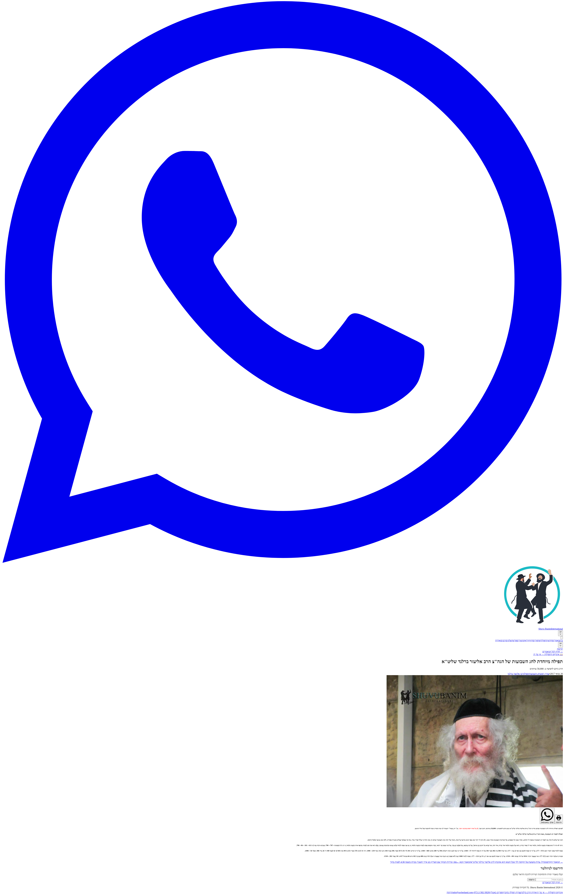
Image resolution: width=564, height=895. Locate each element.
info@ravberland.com (463, 892)
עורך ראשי (544, 673)
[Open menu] (561, 637)
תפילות (543, 640)
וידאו (526, 640)
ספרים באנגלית (496, 892)
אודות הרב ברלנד (529, 892)
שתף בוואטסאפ (547, 822)
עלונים (508, 640)
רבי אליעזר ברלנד (515, 673)
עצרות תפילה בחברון (512, 892)
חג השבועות (534, 673)
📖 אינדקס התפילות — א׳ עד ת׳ (548, 654)
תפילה (526, 673)
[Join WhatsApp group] (282, 562)
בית (561, 640)
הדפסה (559, 822)
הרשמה (531, 880)
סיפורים (536, 640)
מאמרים (556, 640)
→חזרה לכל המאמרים (552, 651)
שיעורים (520, 640)
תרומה (560, 649)
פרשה (514, 640)
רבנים (503, 640)
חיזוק (530, 640)
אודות (498, 640)
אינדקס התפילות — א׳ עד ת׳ (550, 892)
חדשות (549, 640)
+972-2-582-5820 (481, 892)
